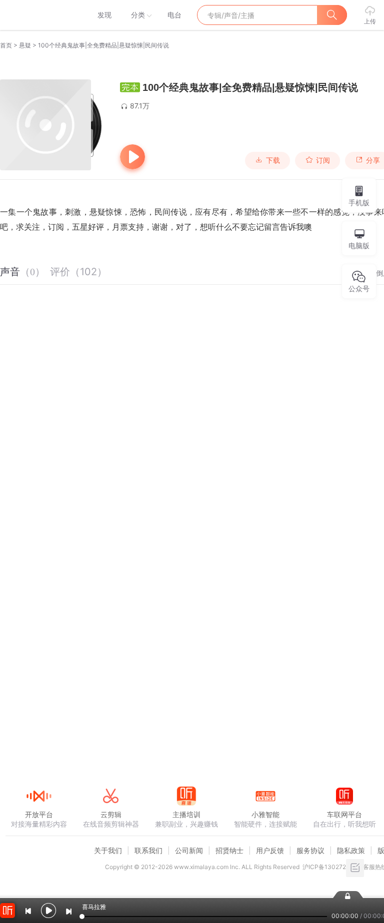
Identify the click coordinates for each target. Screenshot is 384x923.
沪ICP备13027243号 (331, 867)
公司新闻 (189, 850)
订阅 (323, 160)
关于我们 (108, 850)
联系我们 (148, 850)
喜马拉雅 (38, 15)
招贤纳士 (230, 850)
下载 (273, 160)
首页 (6, 45)
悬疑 (25, 45)
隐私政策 (351, 850)
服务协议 (310, 850)
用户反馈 (270, 850)
